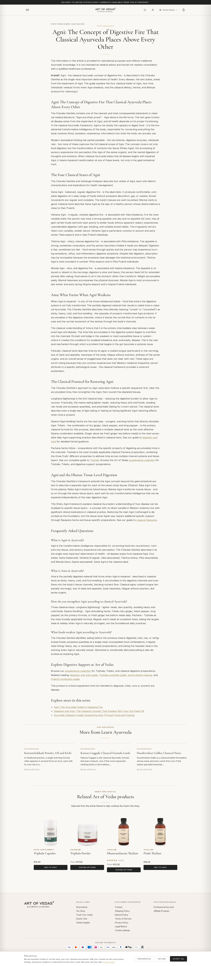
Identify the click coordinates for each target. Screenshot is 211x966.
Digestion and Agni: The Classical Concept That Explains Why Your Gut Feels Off (99, 711)
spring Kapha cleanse (140, 675)
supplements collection (142, 460)
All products (81, 907)
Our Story (80, 911)
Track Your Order (84, 915)
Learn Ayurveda (77, 24)
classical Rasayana (146, 520)
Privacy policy (109, 962)
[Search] (145, 10)
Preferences (144, 959)
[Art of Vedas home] (105, 10)
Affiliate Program (161, 911)
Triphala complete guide (112, 675)
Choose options (87, 867)
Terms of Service (123, 918)
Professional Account (164, 907)
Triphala (94, 460)
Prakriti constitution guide (65, 679)
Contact (118, 907)
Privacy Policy (121, 922)
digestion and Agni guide (84, 675)
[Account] (153, 10)
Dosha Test (81, 918)
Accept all (178, 959)
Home (53, 24)
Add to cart (50, 867)
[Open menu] (27, 10)
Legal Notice (121, 926)
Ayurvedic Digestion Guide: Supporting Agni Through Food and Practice (94, 715)
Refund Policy (121, 915)
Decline (162, 959)
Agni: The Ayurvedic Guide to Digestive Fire (78, 707)
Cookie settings (122, 930)
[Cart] (183, 10)
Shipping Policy (122, 911)
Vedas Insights (64, 24)
